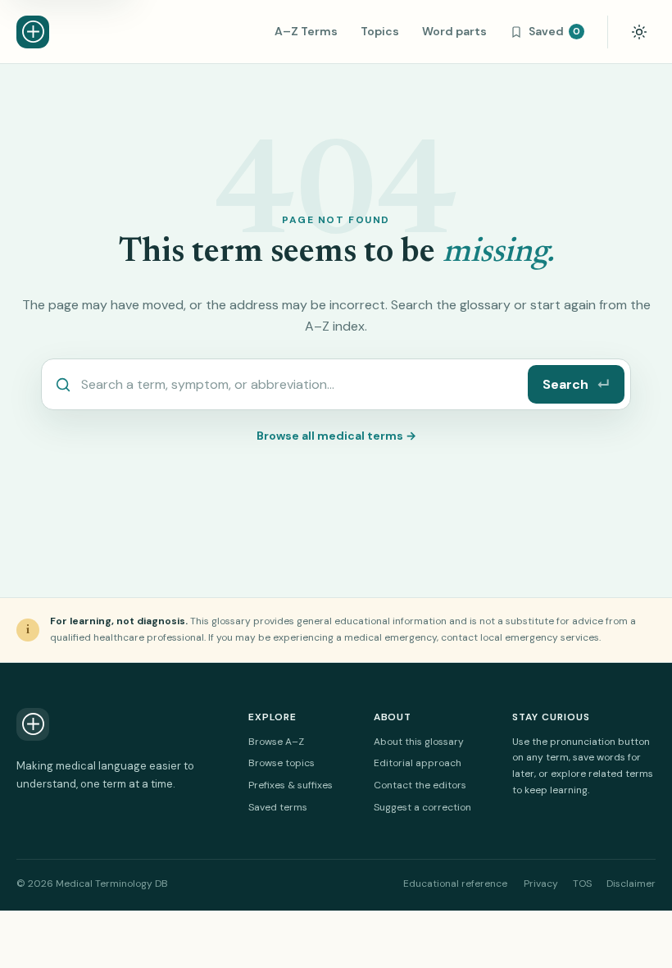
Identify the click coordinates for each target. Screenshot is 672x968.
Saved (554, 31)
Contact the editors (420, 785)
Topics (380, 31)
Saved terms (277, 807)
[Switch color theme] (639, 32)
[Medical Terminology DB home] (32, 32)
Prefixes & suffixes (290, 785)
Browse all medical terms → (336, 435)
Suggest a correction (422, 807)
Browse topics (281, 762)
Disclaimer (631, 883)
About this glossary (419, 741)
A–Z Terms (306, 31)
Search (576, 384)
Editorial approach (417, 762)
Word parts (454, 31)
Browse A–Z (276, 741)
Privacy (541, 883)
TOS (582, 883)
